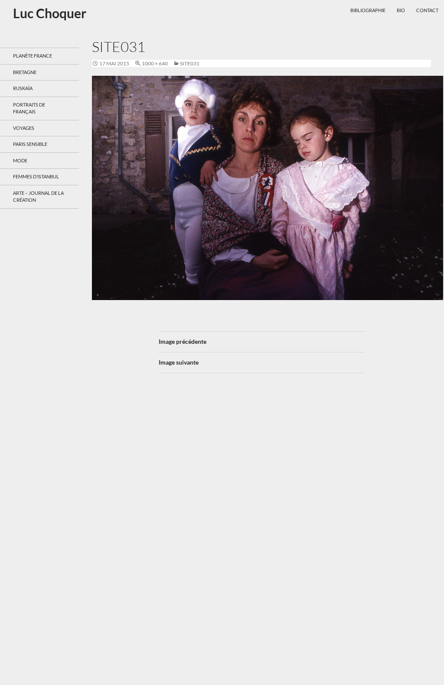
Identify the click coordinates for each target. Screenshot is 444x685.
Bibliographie (367, 10)
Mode (20, 160)
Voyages (23, 128)
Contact (427, 10)
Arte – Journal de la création (38, 196)
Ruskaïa (23, 88)
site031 (189, 63)
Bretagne (24, 72)
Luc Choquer (49, 13)
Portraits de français (29, 108)
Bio (401, 10)
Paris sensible (30, 144)
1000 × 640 (155, 63)
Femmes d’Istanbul (36, 176)
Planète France (32, 55)
